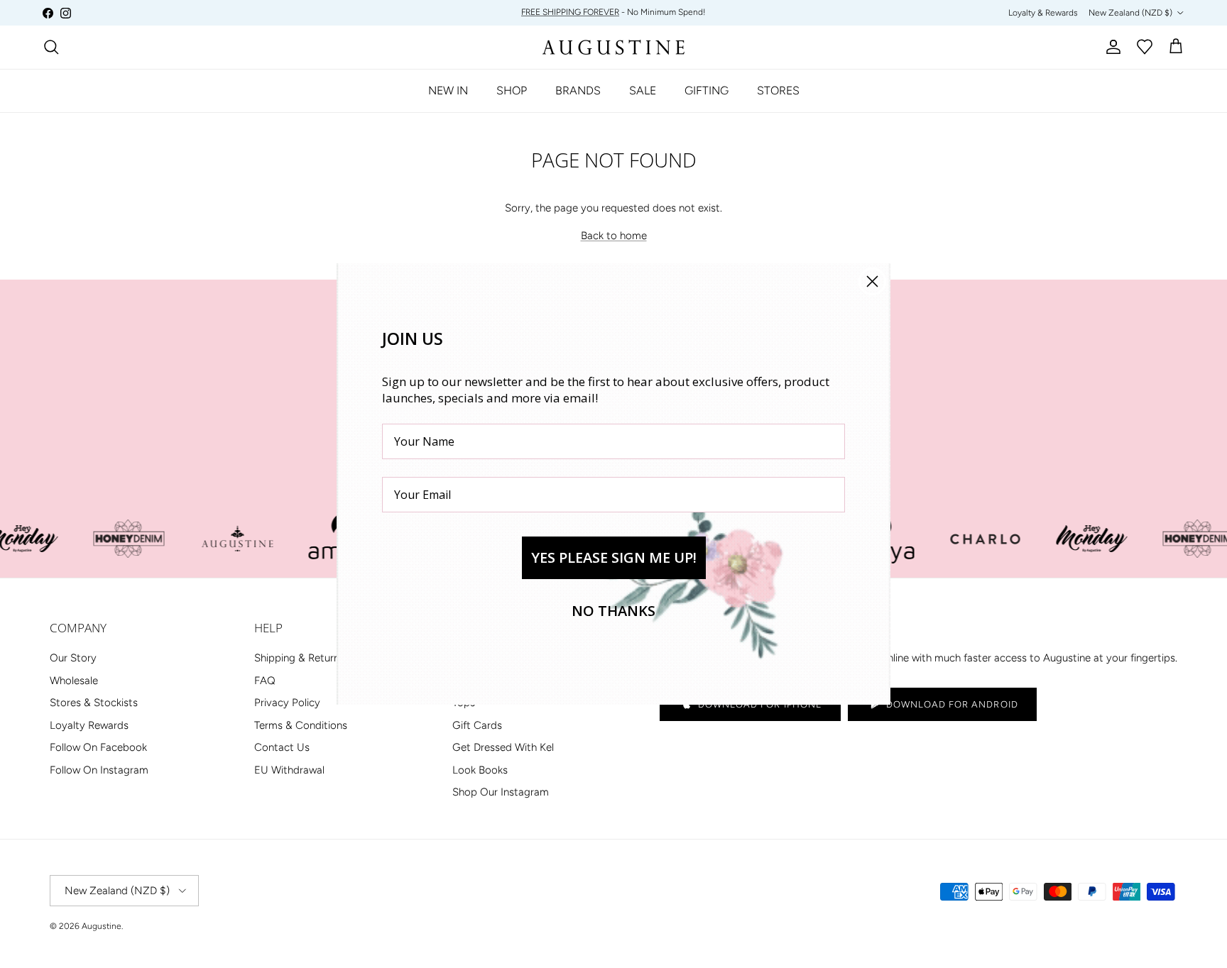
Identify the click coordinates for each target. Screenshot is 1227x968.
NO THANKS (613, 610)
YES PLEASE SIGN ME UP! (614, 557)
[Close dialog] (872, 281)
